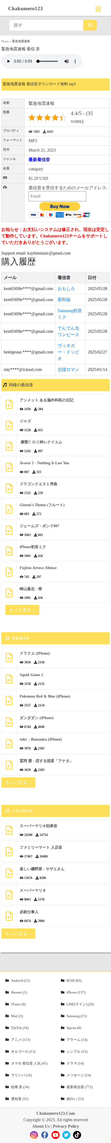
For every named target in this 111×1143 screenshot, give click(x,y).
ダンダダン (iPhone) (37, 718)
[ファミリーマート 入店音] (9, 853)
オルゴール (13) (23, 1051)
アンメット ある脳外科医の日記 (47, 400)
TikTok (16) (20, 1028)
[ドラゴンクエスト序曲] (9, 490)
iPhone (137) (76, 992)
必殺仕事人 (29, 912)
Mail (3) (17, 1016)
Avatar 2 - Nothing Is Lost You (44, 463)
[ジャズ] (9, 427)
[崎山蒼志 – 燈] (9, 595)
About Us (41, 1126)
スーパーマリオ (33, 890)
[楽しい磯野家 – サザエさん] (9, 875)
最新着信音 (39, 159)
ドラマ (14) (75, 1063)
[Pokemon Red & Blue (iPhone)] (9, 702)
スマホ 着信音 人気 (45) (29, 1063)
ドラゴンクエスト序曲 (38, 484)
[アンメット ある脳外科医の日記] (9, 406)
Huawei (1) (19, 992)
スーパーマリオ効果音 (38, 826)
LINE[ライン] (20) (80, 1004)
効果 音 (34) (20, 1087)
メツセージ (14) (79, 1075)
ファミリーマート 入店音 (41, 847)
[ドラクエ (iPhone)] (9, 659)
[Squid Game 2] (9, 681)
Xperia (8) (74, 1028)
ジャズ (25, 421)
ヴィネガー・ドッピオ (68, 352)
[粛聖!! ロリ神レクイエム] (9, 448)
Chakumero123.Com (55, 1113)
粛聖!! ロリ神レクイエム (41, 442)
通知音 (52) (19, 1099)
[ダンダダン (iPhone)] (9, 724)
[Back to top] (103, 1136)
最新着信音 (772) (80, 1087)
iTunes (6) (18, 1004)
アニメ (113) (20, 1040)
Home (5, 41)
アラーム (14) (77, 1040)
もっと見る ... (18, 782)
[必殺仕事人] (9, 918)
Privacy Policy (66, 1126)
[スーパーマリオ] (9, 896)
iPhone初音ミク (33, 547)
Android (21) (20, 980)
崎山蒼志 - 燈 (31, 589)
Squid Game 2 (31, 675)
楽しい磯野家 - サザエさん (42, 869)
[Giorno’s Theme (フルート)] (9, 511)
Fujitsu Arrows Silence (38, 568)
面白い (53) (75, 1099)
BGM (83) (74, 980)
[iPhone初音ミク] (9, 553)
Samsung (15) (76, 1016)
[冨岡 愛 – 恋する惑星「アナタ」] (9, 767)
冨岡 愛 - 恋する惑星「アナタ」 (46, 761)
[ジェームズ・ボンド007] (9, 532)
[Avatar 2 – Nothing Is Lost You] (9, 469)
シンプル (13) (77, 1051)
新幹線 (64, 299)
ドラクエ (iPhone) (35, 653)
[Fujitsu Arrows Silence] (9, 574)
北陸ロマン (68, 369)
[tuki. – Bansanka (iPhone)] (9, 745)
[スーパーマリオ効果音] (9, 832)
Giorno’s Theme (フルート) (42, 505)
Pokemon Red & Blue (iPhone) (45, 696)
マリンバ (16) (21, 1075)
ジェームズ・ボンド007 (39, 526)
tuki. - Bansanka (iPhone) (41, 739)
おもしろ (66, 288)
